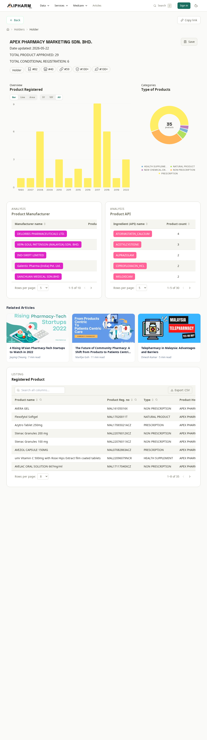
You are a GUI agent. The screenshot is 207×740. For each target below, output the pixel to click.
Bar (14, 97)
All (59, 97)
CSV (182, 390)
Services (59, 5)
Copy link (191, 20)
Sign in (184, 5)
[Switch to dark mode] (196, 5)
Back (17, 20)
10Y (51, 97)
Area (32, 97)
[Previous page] (84, 287)
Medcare (78, 5)
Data (43, 5)
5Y (43, 97)
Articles (97, 5)
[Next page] (91, 287)
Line (22, 97)
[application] (71, 148)
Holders (19, 29)
